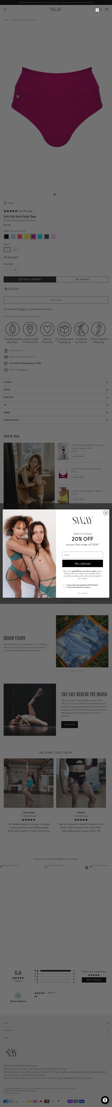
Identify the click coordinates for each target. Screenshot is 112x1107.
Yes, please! (82, 563)
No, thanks (83, 593)
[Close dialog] (105, 513)
